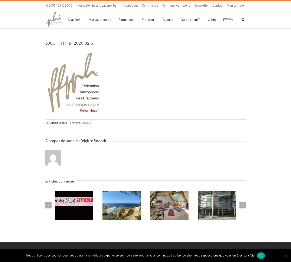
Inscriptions (130, 5)
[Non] (286, 256)
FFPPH (228, 20)
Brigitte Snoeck (58, 123)
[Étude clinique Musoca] (217, 205)
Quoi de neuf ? (190, 20)
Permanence (170, 5)
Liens (186, 5)
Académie (74, 20)
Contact (217, 5)
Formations (126, 20)
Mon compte (235, 5)
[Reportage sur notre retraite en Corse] (121, 205)
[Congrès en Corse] (169, 205)
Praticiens (148, 20)
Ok (261, 255)
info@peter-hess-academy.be (96, 5)
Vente (212, 20)
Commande (150, 5)
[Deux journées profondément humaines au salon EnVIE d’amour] (74, 205)
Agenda (168, 20)
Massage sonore (100, 20)
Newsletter (201, 5)
